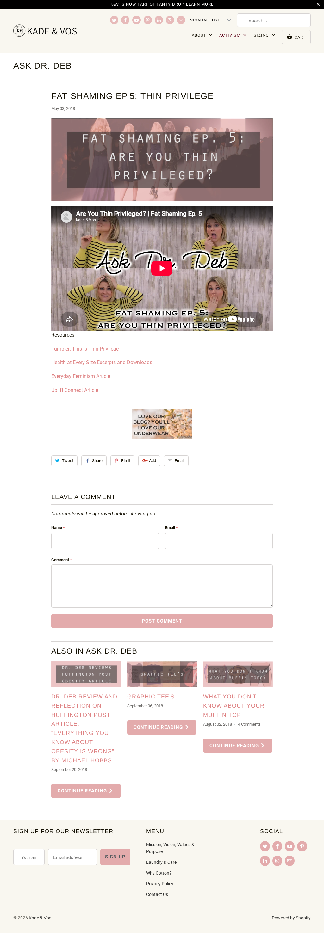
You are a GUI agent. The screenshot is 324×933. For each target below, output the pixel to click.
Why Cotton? (158, 872)
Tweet (67, 460)
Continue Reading (83, 791)
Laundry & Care (161, 862)
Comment (61, 560)
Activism (230, 35)
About (200, 35)
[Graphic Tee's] (162, 674)
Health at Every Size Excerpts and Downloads (102, 362)
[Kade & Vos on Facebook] (125, 20)
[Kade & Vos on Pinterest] (148, 20)
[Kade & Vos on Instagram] (170, 20)
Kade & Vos (40, 917)
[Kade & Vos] (48, 30)
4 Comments (249, 724)
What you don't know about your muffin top (234, 705)
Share (97, 460)
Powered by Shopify (291, 917)
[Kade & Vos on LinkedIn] (159, 20)
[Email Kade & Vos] (181, 20)
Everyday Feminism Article (80, 376)
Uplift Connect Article (74, 390)
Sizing (262, 35)
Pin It (125, 460)
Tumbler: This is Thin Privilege (85, 349)
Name (58, 527)
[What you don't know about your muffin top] (238, 674)
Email (179, 460)
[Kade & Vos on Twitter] (114, 20)
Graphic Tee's (151, 696)
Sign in (198, 20)
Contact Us (157, 894)
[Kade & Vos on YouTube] (136, 20)
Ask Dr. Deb (42, 65)
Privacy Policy (159, 883)
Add (152, 460)
